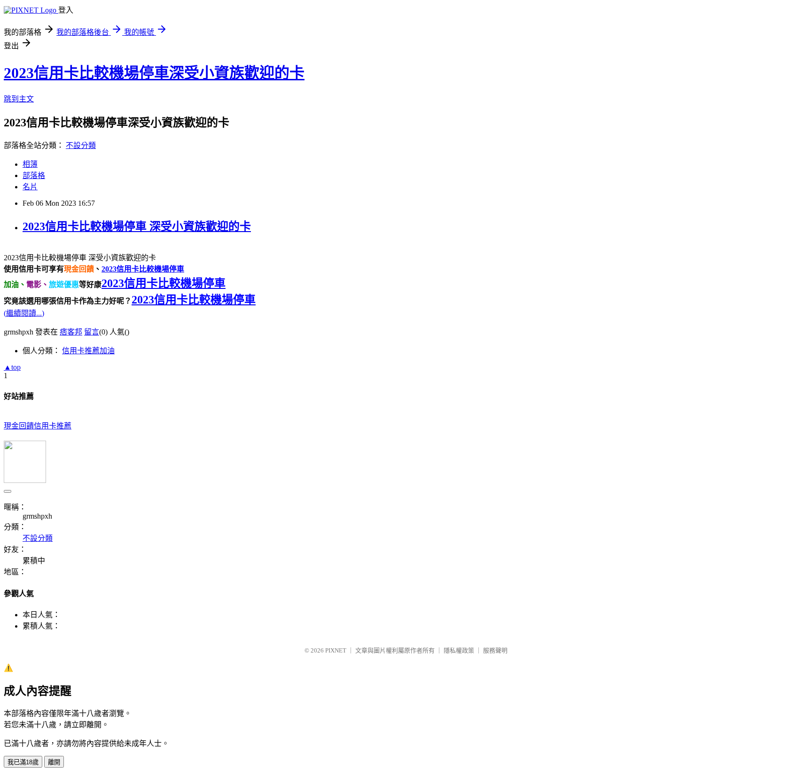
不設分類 (81, 145)
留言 (91, 332)
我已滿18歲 (23, 762)
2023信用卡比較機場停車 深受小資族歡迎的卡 (137, 226)
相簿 (30, 164)
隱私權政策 (459, 650)
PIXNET (335, 650)
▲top (12, 367)
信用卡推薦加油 (88, 351)
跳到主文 (19, 99)
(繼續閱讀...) (24, 313)
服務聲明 (495, 650)
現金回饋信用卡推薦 (37, 426)
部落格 (34, 175)
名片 (30, 187)
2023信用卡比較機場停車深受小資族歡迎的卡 (154, 72)
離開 (54, 762)
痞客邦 (71, 332)
